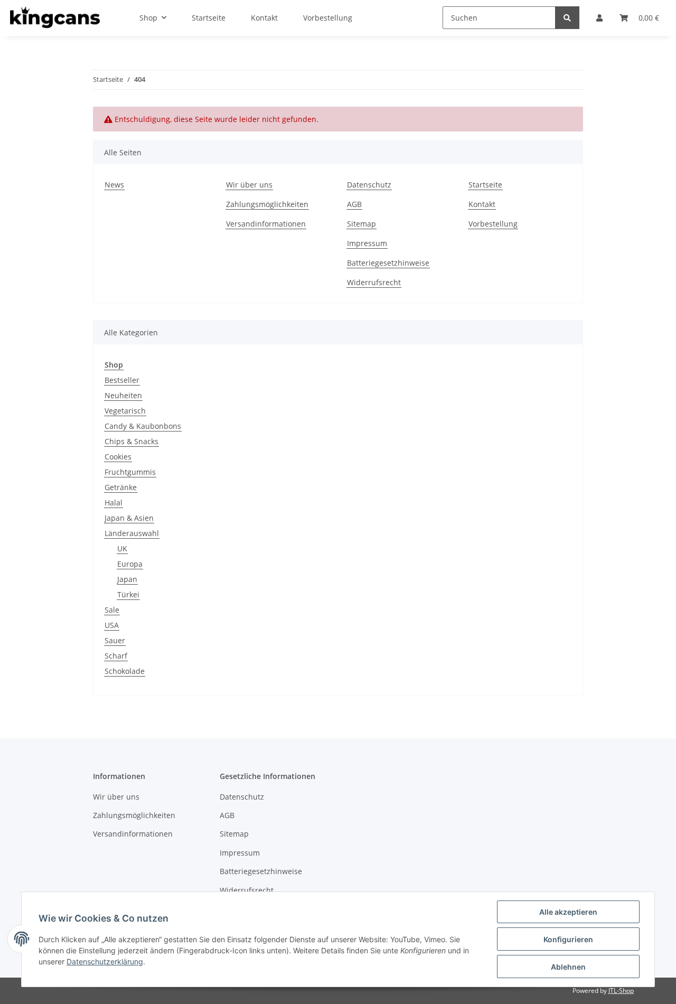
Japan (127, 579)
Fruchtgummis (130, 472)
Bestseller (122, 380)
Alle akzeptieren (568, 911)
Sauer (115, 640)
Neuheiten (123, 395)
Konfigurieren (568, 939)
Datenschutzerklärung (105, 961)
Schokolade (125, 671)
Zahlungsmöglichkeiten (267, 204)
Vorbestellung (493, 224)
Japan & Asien (129, 518)
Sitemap (361, 224)
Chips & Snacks (131, 441)
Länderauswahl (132, 533)
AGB (354, 204)
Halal (114, 503)
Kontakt (481, 204)
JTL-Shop (621, 990)
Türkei (128, 594)
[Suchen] (567, 17)
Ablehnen (568, 966)
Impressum (367, 243)
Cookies (118, 457)
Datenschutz (369, 185)
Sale (112, 610)
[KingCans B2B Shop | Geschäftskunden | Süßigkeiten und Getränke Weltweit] (54, 18)
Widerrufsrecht (374, 282)
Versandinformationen (266, 224)
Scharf (116, 656)
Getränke (121, 487)
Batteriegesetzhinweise (388, 263)
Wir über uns (249, 185)
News (114, 185)
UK (122, 548)
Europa (130, 564)
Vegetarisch (125, 411)
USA (112, 625)
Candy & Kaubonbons (143, 426)
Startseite (485, 185)
